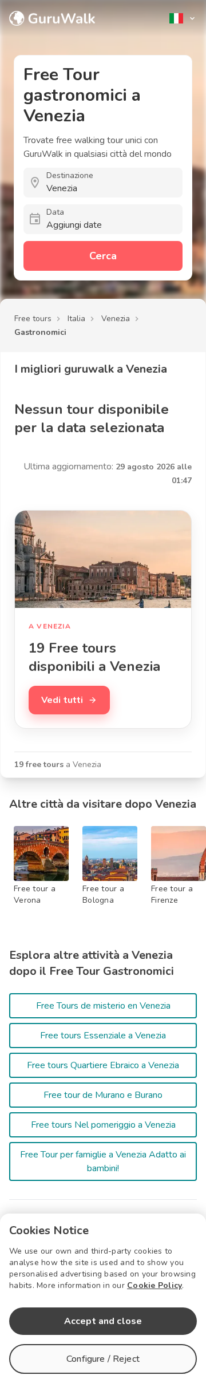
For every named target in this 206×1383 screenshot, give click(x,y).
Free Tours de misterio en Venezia (103, 1005)
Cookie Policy (154, 1285)
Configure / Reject (103, 1359)
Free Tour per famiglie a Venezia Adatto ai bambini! (103, 1161)
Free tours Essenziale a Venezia (103, 1035)
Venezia (115, 318)
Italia (76, 318)
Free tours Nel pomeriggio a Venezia (103, 1125)
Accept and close (103, 1321)
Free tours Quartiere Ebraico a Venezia (103, 1065)
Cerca (103, 256)
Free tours (33, 318)
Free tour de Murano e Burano (103, 1095)
